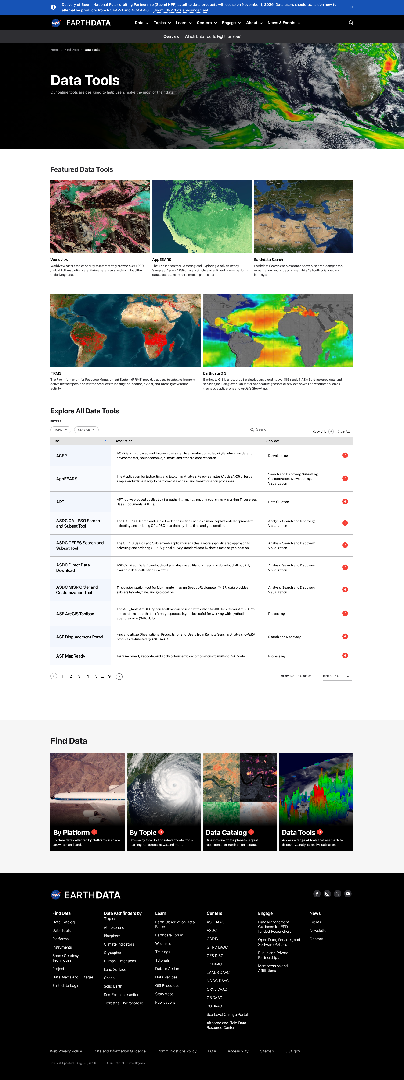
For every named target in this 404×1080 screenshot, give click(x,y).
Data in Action (167, 968)
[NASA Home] (56, 23)
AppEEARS (161, 259)
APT (60, 502)
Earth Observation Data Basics (175, 924)
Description (123, 441)
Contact (316, 938)
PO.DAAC (214, 1006)
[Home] (89, 22)
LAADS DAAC (218, 972)
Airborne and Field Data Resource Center (226, 1025)
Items (327, 676)
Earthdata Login (65, 985)
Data (139, 22)
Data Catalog (63, 922)
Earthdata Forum (169, 935)
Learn (181, 22)
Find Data (72, 50)
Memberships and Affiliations (273, 968)
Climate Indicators (119, 944)
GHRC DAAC (217, 947)
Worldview (59, 259)
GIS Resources (167, 985)
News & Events (281, 22)
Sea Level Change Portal (227, 1014)
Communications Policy (177, 1051)
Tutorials (162, 960)
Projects (59, 968)
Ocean (109, 977)
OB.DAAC (214, 997)
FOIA (212, 1051)
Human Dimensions (120, 961)
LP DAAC (214, 964)
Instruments (62, 947)
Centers (204, 22)
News (315, 913)
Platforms (60, 938)
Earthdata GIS (214, 373)
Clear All (344, 431)
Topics (160, 22)
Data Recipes (166, 977)
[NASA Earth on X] (337, 893)
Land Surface (115, 969)
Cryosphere (113, 952)
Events (315, 922)
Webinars (162, 943)
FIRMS (55, 373)
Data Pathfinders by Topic (123, 916)
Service (84, 429)
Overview (171, 36)
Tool (57, 441)
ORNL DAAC (217, 989)
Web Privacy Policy (66, 1051)
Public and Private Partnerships (273, 955)
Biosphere (112, 935)
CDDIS (212, 938)
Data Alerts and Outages (73, 977)
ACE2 (61, 455)
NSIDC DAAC (218, 980)
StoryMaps (164, 994)
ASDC (212, 930)
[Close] (351, 7)
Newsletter (319, 930)
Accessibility (238, 1051)
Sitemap (267, 1051)
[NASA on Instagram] (327, 893)
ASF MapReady (70, 656)
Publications (165, 1002)
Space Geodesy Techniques (65, 958)
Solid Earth (113, 986)
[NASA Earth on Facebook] (317, 893)
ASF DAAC (215, 922)
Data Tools (61, 930)
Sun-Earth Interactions (122, 994)
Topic (58, 429)
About (251, 22)
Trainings (162, 952)
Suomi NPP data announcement (180, 10)
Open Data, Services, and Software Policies (279, 942)
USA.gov (292, 1051)
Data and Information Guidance (120, 1051)
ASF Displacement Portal (80, 636)
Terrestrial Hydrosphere (123, 1003)
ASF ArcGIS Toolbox (75, 613)
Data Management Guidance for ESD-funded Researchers (274, 927)
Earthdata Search (268, 259)
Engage (229, 22)
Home (55, 50)
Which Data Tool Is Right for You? (213, 36)
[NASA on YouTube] (348, 893)
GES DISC (215, 955)
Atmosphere (114, 927)
